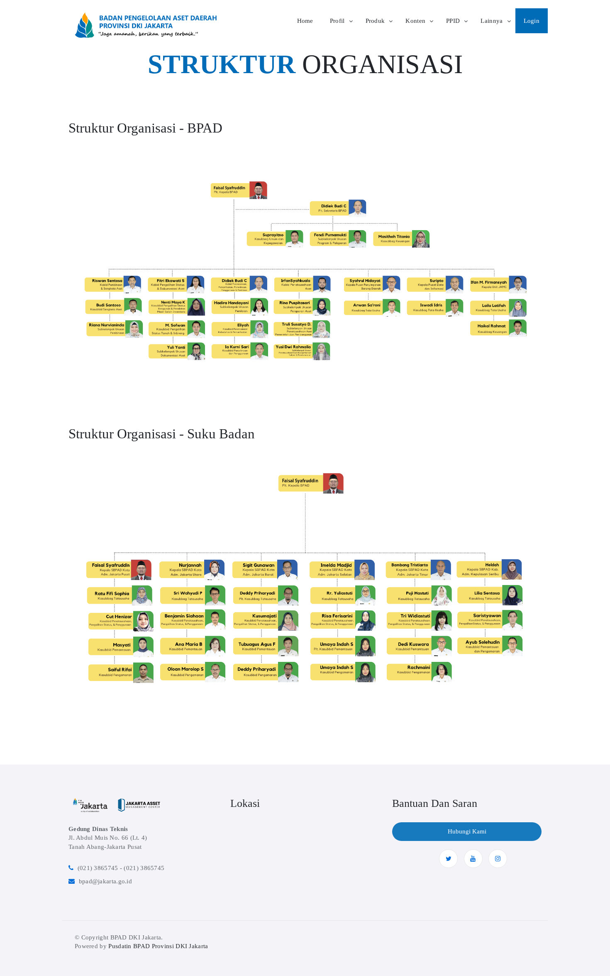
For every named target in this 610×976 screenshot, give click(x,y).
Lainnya (492, 20)
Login (532, 20)
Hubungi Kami (467, 831)
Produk (375, 20)
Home (305, 20)
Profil (337, 20)
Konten (415, 20)
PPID (453, 20)
